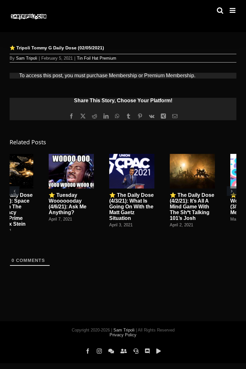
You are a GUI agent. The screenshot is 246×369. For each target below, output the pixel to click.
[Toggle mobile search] (220, 10)
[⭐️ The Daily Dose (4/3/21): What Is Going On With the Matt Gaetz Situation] (131, 156)
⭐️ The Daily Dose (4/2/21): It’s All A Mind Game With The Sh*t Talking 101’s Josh (192, 206)
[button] (14, 191)
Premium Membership (169, 75)
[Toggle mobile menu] (233, 10)
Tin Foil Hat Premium (96, 58)
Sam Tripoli (26, 58)
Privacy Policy (123, 334)
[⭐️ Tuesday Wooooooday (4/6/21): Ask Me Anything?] (71, 156)
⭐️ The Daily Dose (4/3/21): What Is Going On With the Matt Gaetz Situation (131, 206)
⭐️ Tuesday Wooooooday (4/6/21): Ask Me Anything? (67, 203)
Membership (123, 75)
